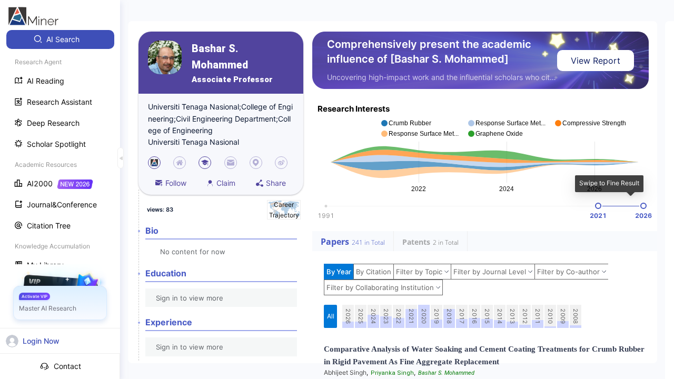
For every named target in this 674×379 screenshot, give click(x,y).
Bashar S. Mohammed (220, 57)
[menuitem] (60, 39)
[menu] (60, 153)
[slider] (598, 206)
